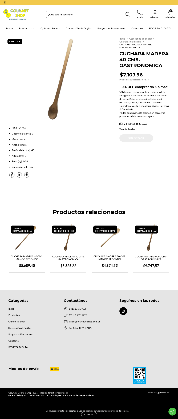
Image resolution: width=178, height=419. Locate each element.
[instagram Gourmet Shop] (5, 2)
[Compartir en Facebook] (12, 176)
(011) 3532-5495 (78, 315)
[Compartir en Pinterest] (26, 176)
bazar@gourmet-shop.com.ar (84, 321)
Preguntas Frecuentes (111, 28)
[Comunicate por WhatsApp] (172, 412)
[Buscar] (128, 14)
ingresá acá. (60, 395)
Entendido (89, 415)
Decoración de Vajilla (79, 28)
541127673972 (77, 308)
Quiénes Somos (50, 28)
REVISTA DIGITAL (160, 28)
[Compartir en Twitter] (19, 176)
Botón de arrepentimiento (81, 395)
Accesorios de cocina (140, 38)
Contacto (137, 28)
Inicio (9, 28)
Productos (26, 28)
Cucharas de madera (130, 41)
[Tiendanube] (159, 393)
